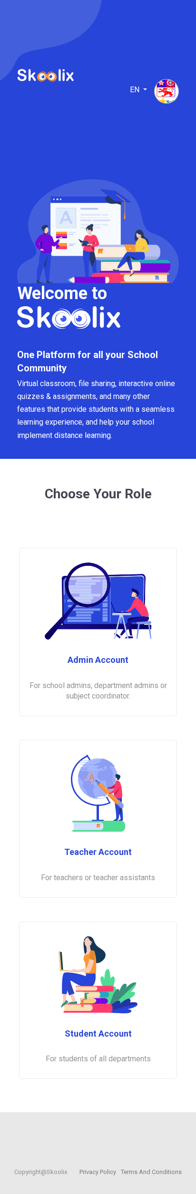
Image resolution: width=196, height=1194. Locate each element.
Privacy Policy (97, 1171)
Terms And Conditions (151, 1171)
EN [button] (135, 89)
